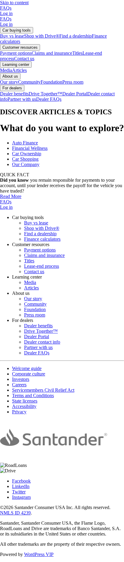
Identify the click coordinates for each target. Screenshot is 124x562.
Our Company (25, 164)
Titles (77, 53)
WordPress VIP (39, 554)
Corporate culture (28, 373)
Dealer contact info (42, 341)
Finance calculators (42, 239)
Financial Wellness (30, 148)
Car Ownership (26, 153)
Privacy (19, 411)
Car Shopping (25, 159)
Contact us (24, 58)
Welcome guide (27, 368)
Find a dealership (75, 36)
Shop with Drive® (41, 36)
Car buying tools (16, 30)
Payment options (16, 53)
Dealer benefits (14, 93)
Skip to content (14, 2)
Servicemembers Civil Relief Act (43, 390)
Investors (20, 379)
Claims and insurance (52, 53)
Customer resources (20, 47)
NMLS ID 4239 (15, 512)
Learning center (15, 64)
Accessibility (24, 406)
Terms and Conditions (33, 395)
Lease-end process (41, 266)
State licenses (24, 400)
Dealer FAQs (48, 99)
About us (10, 76)
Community (29, 82)
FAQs (5, 8)
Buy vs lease (12, 36)
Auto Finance (25, 142)
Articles (19, 70)
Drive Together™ (45, 93)
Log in (6, 13)
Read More (10, 196)
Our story (9, 82)
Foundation (51, 82)
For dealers (12, 88)
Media (6, 70)
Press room (72, 82)
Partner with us (22, 99)
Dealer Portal (74, 93)
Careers (19, 384)
